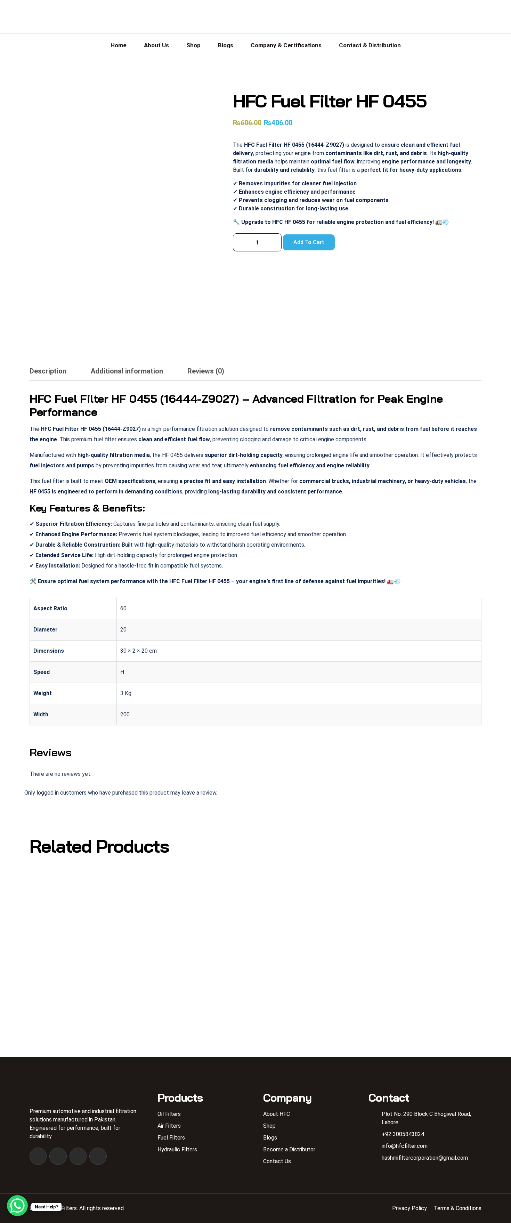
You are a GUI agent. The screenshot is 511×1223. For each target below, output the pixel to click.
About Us (156, 45)
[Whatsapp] (97, 1156)
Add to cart (308, 242)
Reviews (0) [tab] (205, 371)
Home (119, 45)
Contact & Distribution (370, 45)
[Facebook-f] (38, 1156)
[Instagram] (57, 1156)
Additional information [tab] (127, 371)
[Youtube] (78, 1156)
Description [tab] (48, 371)
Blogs (225, 45)
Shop (193, 45)
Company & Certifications (286, 45)
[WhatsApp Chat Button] (17, 1205)
